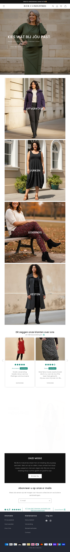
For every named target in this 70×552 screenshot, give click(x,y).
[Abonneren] (49, 501)
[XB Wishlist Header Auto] (61, 6)
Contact (28, 532)
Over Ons (8, 528)
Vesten (35, 294)
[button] (4, 6)
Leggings (35, 232)
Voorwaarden (9, 524)
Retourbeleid (29, 520)
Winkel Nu (35, 476)
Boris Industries (37, 547)
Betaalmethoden (31, 528)
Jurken (35, 170)
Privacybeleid (9, 520)
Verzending (29, 524)
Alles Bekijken (15, 47)
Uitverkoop (35, 108)
